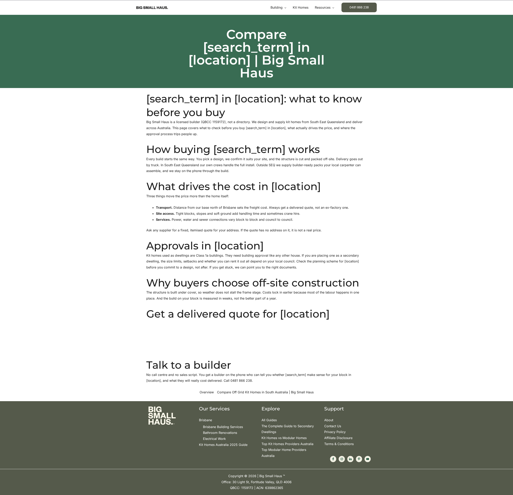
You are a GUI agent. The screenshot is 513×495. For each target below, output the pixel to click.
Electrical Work (214, 439)
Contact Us (332, 426)
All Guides (269, 420)
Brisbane (205, 420)
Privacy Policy (335, 432)
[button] (284, 7)
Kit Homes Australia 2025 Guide (223, 445)
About (328, 420)
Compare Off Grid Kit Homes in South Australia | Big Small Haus (265, 392)
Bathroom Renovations (220, 433)
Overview (207, 392)
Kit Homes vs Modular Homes (284, 438)
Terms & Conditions (339, 444)
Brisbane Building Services (223, 427)
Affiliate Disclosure (338, 438)
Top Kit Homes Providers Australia (287, 444)
